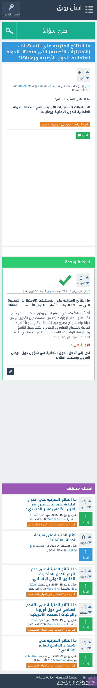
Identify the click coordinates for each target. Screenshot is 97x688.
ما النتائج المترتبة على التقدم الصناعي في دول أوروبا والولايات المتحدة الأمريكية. (51, 610)
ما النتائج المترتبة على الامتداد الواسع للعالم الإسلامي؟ (58, 645)
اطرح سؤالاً (56, 31)
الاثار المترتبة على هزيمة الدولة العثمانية (55, 537)
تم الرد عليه (84, 291)
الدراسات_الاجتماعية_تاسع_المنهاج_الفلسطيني (51, 594)
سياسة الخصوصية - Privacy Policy (56, 677)
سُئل (87, 85)
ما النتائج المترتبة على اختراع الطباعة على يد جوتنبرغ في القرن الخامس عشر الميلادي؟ (51, 504)
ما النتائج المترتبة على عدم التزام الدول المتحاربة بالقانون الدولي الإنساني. (54, 574)
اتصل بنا (87, 677)
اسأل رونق (69, 7)
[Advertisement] (48, 192)
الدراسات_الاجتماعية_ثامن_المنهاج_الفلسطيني (65, 124)
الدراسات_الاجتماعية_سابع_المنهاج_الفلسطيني (51, 665)
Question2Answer (83, 684)
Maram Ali (53, 519)
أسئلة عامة (44, 85)
